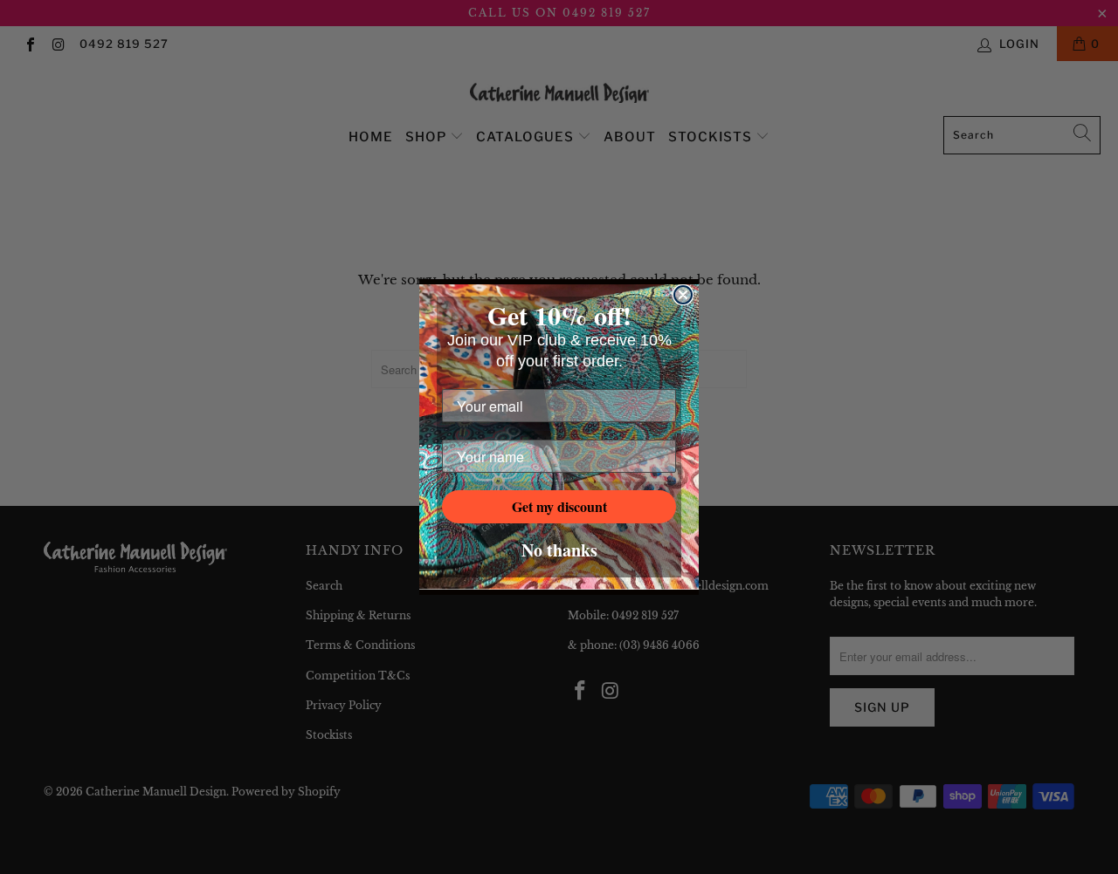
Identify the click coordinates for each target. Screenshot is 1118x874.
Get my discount (559, 506)
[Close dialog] (683, 295)
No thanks (559, 550)
